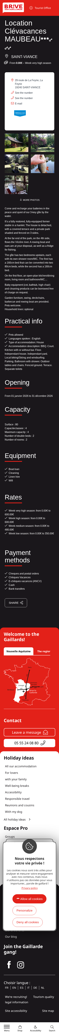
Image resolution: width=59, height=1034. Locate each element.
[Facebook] (9, 965)
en (14, 987)
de (35, 987)
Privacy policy (30, 888)
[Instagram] (21, 965)
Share (14, 602)
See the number (24, 92)
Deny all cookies (28, 922)
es (21, 987)
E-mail (18, 103)
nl (42, 987)
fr (6, 987)
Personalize (25, 910)
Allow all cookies (31, 899)
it (28, 987)
